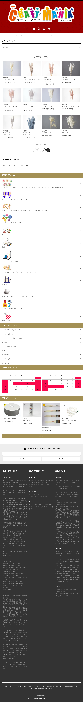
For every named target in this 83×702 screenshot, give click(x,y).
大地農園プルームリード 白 (8, 78)
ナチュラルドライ (54, 35)
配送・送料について (30, 686)
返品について (41, 686)
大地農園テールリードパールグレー (6, 132)
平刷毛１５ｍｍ (46, 427)
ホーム (4, 35)
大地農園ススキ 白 (65, 131)
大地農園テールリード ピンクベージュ (70, 105)
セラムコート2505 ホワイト (27, 419)
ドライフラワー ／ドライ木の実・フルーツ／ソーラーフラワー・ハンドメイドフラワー (28, 35)
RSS (45, 688)
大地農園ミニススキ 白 (46, 132)
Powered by (31, 698)
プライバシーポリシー (70, 686)
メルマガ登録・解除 (37, 688)
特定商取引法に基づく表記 (54, 686)
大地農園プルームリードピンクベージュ (46, 79)
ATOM (50, 688)
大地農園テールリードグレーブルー (26, 132)
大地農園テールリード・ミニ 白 (68, 78)
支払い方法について (16, 686)
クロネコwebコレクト (36, 494)
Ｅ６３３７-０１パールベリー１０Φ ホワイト (70, 419)
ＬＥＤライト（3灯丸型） (10, 418)
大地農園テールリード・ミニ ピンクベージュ (11, 106)
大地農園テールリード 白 (47, 105)
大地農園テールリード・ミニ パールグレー (31, 106)
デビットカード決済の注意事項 (39, 496)
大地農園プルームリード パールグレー (31, 78)
